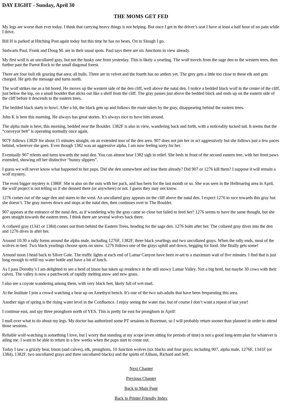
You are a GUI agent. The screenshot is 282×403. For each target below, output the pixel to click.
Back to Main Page (141, 388)
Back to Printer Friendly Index (141, 398)
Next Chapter (141, 368)
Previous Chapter (141, 378)
